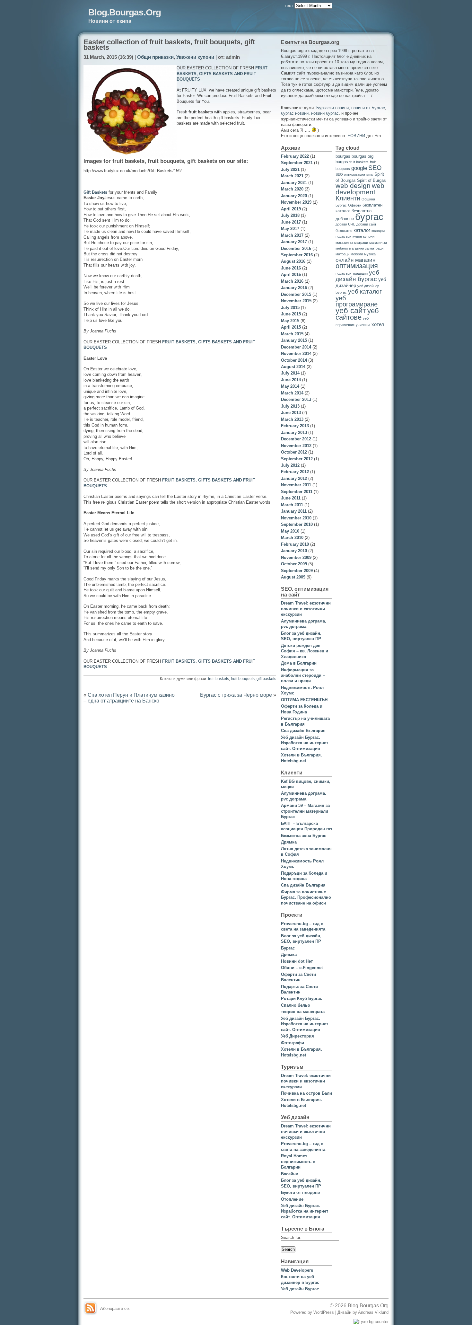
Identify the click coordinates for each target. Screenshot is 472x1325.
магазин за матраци (352, 242)
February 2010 (295, 544)
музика (370, 254)
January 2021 (294, 182)
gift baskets (266, 678)
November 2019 (296, 202)
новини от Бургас (368, 107)
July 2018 (290, 215)
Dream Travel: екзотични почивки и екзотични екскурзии (306, 609)
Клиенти (348, 198)
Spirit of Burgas (371, 180)
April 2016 (291, 274)
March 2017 (292, 235)
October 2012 (294, 452)
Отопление (292, 1199)
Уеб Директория (297, 1036)
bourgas (343, 156)
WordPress (323, 1312)
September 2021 (297, 162)
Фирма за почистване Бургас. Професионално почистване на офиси (306, 897)
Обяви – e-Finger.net (302, 967)
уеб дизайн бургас (357, 275)
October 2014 (294, 360)
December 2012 (296, 439)
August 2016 (293, 261)
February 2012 (295, 471)
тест (289, 5)
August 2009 (293, 577)
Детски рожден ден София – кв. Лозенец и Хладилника (304, 651)
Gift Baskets (95, 192)
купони (368, 236)
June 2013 (291, 412)
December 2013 (296, 399)
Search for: (291, 1237)
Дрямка (289, 842)
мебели (357, 254)
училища (363, 325)
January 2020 (294, 195)
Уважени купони (195, 57)
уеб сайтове (357, 314)
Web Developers (297, 1270)
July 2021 (290, 169)
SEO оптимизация (350, 174)
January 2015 (294, 340)
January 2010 (294, 550)
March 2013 (292, 419)
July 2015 (290, 307)
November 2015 (296, 300)
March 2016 (292, 281)
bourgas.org (362, 156)
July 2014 (290, 373)
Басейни (289, 1173)
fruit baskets (218, 678)
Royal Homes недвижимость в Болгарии (298, 1161)
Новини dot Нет (297, 961)
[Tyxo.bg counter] (371, 1321)
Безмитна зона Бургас (303, 835)
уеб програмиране (357, 301)
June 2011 (291, 498)
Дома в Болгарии (299, 663)
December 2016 (296, 248)
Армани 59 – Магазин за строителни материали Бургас (305, 811)
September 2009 (297, 570)
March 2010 (292, 537)
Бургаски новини (332, 107)
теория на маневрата (303, 1011)
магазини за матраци (366, 248)
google (359, 168)
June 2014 (291, 379)
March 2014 (292, 393)
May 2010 (290, 531)
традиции (360, 273)
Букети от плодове (300, 1192)
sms (369, 174)
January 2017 (294, 241)
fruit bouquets (243, 678)
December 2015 (296, 294)
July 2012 (290, 465)
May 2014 (290, 386)
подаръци (343, 273)
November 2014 (296, 353)
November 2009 (296, 557)
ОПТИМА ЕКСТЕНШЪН (304, 699)
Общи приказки (155, 57)
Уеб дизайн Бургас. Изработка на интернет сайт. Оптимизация (304, 743)
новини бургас (325, 113)
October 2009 (294, 563)
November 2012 (296, 445)
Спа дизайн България (303, 730)
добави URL (345, 224)
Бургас (288, 948)
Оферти (354, 205)
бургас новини (295, 113)
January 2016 (294, 287)
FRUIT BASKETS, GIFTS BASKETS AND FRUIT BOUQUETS (222, 74)
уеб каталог (365, 291)
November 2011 (296, 484)
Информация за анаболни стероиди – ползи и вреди (303, 675)
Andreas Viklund (373, 1312)
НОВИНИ (356, 135)
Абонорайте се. (115, 1308)
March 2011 (292, 504)
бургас (369, 216)
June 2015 (291, 314)
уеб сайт (351, 310)
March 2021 (292, 175)
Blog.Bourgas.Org (124, 12)
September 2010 (297, 524)
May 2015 (290, 320)
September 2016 (297, 254)
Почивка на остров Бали (306, 1093)
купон (357, 236)
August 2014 (293, 366)
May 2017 (290, 228)
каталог (362, 230)
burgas (342, 161)
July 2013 (290, 406)
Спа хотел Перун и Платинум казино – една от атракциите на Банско (129, 697)
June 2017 (291, 222)
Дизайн (345, 1312)
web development (360, 189)
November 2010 (296, 518)
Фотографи (292, 1042)
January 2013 (294, 432)
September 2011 (296, 491)
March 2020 (292, 189)
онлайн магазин (355, 260)
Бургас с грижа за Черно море (236, 695)
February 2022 (295, 156)
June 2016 (291, 268)
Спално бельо (295, 1005)
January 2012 (294, 478)
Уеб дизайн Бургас (300, 1288)
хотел (377, 324)
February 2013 (295, 425)
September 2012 (297, 458)
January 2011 (294, 511)
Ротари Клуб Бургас (301, 998)
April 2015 (291, 327)
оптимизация (357, 266)
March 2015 (292, 333)
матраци (342, 254)
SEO (375, 167)
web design (353, 186)
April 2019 (291, 209)
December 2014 (296, 347)
